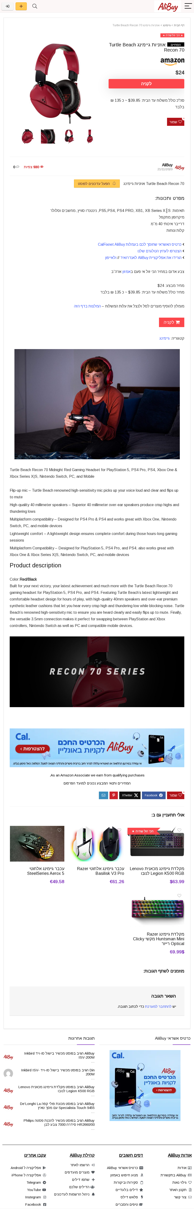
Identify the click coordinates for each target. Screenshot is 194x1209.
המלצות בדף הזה (87, 306)
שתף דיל (21, 6)
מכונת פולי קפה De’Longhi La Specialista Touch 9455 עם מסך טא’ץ (57, 1106)
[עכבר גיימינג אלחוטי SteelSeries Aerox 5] (37, 829)
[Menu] (188, 6)
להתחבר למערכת (158, 1006)
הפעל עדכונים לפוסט (94, 184)
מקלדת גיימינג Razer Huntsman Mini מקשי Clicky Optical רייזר (158, 939)
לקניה (146, 83)
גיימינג (167, 25)
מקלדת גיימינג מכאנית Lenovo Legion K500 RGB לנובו (157, 871)
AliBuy (167, 165)
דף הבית (179, 25)
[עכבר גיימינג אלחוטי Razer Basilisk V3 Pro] (97, 829)
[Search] (34, 6)
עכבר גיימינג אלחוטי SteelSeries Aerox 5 (45, 871)
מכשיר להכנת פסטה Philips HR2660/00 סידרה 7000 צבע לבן (59, 1122)
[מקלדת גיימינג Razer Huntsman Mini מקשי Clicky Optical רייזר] (157, 895)
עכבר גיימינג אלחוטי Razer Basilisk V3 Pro (100, 871)
